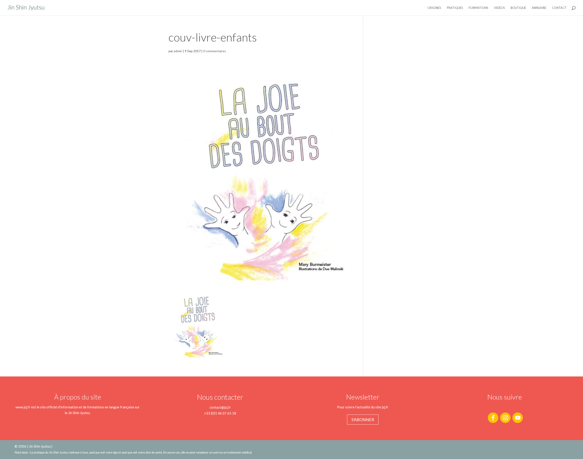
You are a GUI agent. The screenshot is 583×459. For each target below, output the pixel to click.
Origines (434, 8)
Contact (559, 8)
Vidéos (499, 8)
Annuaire (539, 8)
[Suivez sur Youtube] (517, 417)
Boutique (518, 8)
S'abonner (362, 419)
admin (178, 51)
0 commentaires (214, 51)
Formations (478, 8)
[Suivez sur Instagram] (505, 417)
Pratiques (455, 8)
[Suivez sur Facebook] (493, 417)
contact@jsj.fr (220, 407)
